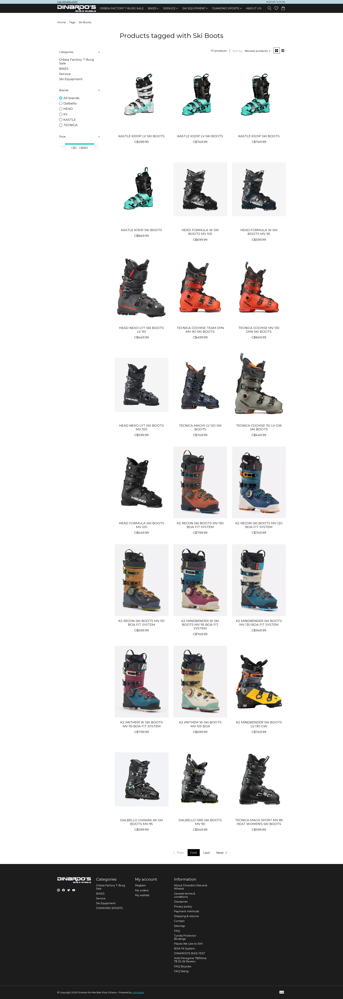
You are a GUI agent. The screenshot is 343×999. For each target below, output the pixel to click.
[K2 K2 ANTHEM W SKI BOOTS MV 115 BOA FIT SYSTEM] (141, 681)
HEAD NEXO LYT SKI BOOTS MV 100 (141, 427)
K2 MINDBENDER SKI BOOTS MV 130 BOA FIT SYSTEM (259, 622)
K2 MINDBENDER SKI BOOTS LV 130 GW (259, 724)
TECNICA (70, 125)
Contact (179, 921)
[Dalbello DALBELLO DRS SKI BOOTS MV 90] (200, 779)
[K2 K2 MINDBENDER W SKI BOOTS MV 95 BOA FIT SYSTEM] (200, 580)
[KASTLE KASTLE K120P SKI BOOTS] (259, 95)
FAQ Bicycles (182, 966)
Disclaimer (181, 901)
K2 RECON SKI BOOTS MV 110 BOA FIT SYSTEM (141, 622)
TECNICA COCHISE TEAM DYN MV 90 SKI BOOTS (200, 329)
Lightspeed (138, 992)
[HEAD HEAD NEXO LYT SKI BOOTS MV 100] (141, 385)
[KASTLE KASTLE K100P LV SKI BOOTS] (141, 95)
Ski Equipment (71, 79)
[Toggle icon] (269, 8)
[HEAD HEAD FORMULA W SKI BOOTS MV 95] (259, 189)
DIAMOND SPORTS (109, 908)
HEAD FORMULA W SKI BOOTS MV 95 (258, 232)
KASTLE (69, 119)
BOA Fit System (184, 948)
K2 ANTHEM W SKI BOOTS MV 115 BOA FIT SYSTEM (141, 724)
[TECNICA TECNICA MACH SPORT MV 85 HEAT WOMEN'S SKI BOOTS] (259, 779)
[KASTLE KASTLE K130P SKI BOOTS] (141, 189)
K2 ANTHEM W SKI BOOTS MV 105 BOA (200, 724)
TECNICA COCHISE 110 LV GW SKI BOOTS (259, 427)
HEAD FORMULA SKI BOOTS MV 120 (141, 525)
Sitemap (179, 926)
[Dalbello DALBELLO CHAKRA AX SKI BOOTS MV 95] (141, 779)
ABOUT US (253, 8)
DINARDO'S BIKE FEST (189, 953)
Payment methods (186, 911)
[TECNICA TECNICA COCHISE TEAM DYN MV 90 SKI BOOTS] (200, 287)
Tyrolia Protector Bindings (185, 937)
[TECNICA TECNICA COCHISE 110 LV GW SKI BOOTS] (259, 385)
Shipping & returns (186, 916)
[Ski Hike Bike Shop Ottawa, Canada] (76, 8)
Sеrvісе (65, 74)
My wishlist (142, 895)
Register (140, 885)
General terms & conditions (184, 895)
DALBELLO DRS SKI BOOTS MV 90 (200, 822)
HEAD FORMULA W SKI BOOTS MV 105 (200, 232)
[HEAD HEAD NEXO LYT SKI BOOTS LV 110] (141, 287)
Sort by (237, 51)
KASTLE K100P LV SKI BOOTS (141, 136)
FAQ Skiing (181, 971)
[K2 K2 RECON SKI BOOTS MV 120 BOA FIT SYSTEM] (259, 482)
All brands (71, 98)
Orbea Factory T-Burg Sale (122, 8)
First (193, 852)
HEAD (68, 109)
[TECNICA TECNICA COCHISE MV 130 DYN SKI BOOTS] (259, 287)
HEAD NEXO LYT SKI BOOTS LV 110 (141, 329)
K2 (65, 114)
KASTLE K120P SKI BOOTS (259, 136)
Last (206, 852)
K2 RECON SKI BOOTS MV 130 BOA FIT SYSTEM (200, 525)
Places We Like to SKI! (188, 943)
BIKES (63, 68)
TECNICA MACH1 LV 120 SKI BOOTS (200, 427)
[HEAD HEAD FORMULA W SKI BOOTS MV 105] (200, 189)
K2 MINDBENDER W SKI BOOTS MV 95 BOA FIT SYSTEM (200, 624)
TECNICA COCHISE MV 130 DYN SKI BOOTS (258, 329)
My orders (141, 890)
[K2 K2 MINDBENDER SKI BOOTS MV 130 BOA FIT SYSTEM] (259, 580)
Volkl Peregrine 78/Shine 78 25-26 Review (190, 960)
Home (61, 22)
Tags (72, 22)
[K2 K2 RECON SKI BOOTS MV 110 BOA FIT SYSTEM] (141, 580)
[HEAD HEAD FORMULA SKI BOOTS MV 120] (141, 482)
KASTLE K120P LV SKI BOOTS (200, 136)
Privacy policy (183, 906)
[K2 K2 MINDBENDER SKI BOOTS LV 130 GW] (259, 681)
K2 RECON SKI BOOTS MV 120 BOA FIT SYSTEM (258, 525)
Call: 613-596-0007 (67, 2)
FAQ (177, 930)
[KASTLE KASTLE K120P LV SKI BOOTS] (200, 95)
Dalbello (70, 103)
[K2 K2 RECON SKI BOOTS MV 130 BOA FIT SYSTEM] (200, 482)
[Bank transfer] (281, 992)
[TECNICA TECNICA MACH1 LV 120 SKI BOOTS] (200, 385)
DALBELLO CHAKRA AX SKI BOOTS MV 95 (141, 822)
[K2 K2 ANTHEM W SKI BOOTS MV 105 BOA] (200, 681)
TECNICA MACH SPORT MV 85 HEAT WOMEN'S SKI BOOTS (259, 822)
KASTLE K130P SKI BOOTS (141, 230)
